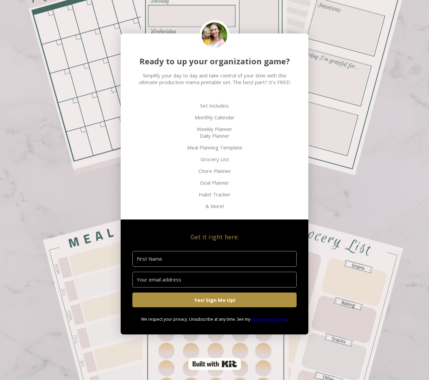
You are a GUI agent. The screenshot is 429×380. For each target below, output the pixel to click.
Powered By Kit (214, 364)
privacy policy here (269, 319)
